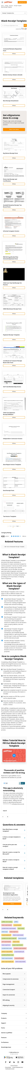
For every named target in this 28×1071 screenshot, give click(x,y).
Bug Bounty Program (10, 1068)
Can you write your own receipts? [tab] (10, 845)
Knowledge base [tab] (6, 1047)
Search (25, 25)
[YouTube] (22, 1062)
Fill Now (14, 53)
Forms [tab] (3, 1028)
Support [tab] (3, 1023)
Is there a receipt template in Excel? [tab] (11, 838)
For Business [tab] (5, 1042)
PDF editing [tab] (6, 1000)
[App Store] (19, 1057)
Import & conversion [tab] (9, 995)
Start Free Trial (22, 2)
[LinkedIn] (14, 1062)
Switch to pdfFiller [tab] (6, 1033)
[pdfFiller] (8, 2)
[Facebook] (5, 1062)
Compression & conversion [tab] (11, 979)
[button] (2, 2)
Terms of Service (14, 1065)
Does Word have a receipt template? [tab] (10, 830)
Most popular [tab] (7, 974)
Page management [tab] (8, 984)
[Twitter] (9, 1062)
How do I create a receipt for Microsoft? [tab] (11, 853)
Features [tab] (3, 1037)
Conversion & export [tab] (9, 989)
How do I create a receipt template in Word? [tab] (10, 868)
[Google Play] (8, 1057)
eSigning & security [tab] (8, 1005)
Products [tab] (3, 1018)
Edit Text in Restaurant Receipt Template (14, 546)
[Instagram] (18, 1062)
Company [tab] (4, 1013)
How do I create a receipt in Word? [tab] (11, 860)
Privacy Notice (8, 1067)
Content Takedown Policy (17, 1067)
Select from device (14, 129)
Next (17, 526)
